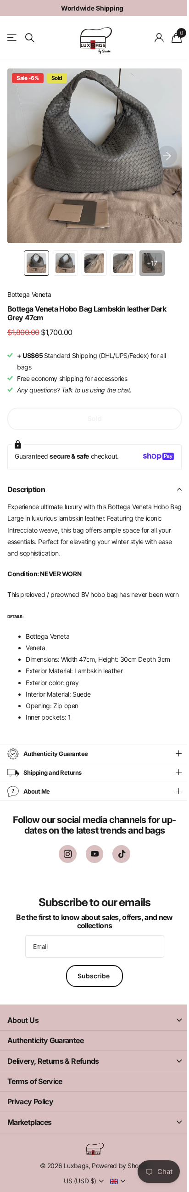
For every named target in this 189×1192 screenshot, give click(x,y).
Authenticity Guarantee (45, 1051)
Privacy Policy (30, 1113)
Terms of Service (34, 1092)
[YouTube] (91, 866)
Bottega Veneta (29, 294)
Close (91, 1032)
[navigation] (36, 263)
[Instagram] (64, 866)
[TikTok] (118, 866)
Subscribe (91, 987)
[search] (29, 38)
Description (26, 489)
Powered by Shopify (116, 1177)
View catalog (12, 38)
